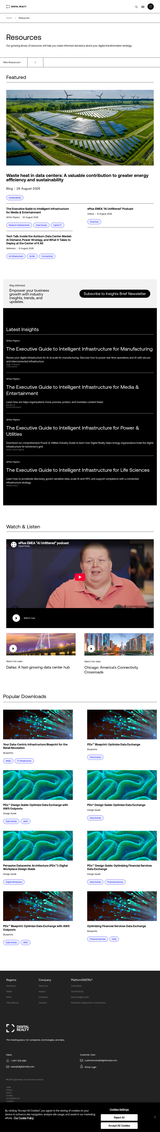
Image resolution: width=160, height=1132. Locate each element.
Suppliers (10, 1101)
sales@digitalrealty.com (22, 1066)
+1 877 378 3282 (18, 1060)
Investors (43, 997)
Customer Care (87, 1055)
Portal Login (90, 1067)
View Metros (12, 1002)
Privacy (9, 1090)
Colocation (76, 986)
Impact (42, 991)
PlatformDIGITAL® (81, 979)
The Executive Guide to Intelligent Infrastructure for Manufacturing (79, 349)
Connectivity (77, 991)
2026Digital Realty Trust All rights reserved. (25, 1080)
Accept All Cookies (119, 1125)
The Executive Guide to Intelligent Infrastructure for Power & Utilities (72, 431)
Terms (8, 1093)
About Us (43, 986)
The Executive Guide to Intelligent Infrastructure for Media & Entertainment (72, 390)
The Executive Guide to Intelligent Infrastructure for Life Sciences (78, 470)
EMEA (9, 991)
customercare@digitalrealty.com (101, 1060)
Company (45, 979)
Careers (43, 1002)
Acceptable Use (13, 1098)
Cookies (9, 1095)
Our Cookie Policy (24, 1118)
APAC (9, 997)
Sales (9, 1055)
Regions (11, 979)
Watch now (29, 618)
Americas (11, 986)
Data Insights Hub (80, 997)
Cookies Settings (119, 1109)
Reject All (119, 1117)
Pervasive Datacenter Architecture (88, 1002)
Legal (8, 1087)
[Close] (155, 1117)
